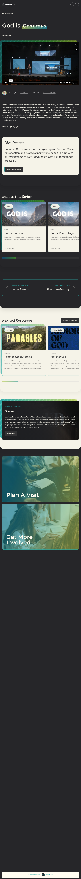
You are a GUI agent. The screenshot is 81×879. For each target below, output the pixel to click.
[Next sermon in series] (74, 287)
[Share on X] (14, 127)
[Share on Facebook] (11, 127)
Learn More (11, 433)
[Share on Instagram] (17, 127)
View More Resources (70, 320)
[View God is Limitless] (24, 214)
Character (46, 93)
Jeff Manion (24, 93)
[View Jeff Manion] (4, 93)
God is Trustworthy (58, 289)
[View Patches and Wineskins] (24, 338)
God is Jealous (19, 289)
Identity (53, 93)
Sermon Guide (9, 249)
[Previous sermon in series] (7, 287)
